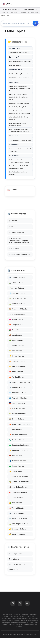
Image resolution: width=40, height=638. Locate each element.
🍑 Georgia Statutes (16, 325)
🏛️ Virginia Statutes (16, 513)
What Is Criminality (15, 65)
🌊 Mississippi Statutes (18, 398)
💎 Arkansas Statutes (17, 293)
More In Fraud (14, 155)
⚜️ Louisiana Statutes (17, 366)
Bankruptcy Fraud (15, 57)
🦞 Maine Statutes (16, 372)
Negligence (13, 569)
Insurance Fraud (15, 145)
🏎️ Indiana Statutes (16, 345)
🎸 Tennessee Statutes (18, 492)
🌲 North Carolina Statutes (19, 445)
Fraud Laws (13, 136)
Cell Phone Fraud (15, 70)
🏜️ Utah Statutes (15, 503)
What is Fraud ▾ (7, 9)
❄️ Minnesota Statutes (17, 393)
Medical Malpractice (17, 564)
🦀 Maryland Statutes (17, 377)
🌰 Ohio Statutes (15, 455)
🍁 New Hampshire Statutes (19, 424)
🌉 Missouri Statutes (17, 403)
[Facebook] (12, 603)
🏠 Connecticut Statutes (18, 309)
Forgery (25, 9)
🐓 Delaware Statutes (17, 314)
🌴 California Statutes (17, 298)
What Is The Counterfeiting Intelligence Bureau (17, 124)
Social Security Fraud (33, 12)
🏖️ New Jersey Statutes (18, 429)
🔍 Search (36, 23)
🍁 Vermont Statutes (17, 508)
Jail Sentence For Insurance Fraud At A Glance (20, 150)
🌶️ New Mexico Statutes (18, 435)
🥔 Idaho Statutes (16, 335)
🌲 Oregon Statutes (16, 466)
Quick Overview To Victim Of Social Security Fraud (18, 167)
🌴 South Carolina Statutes (19, 482)
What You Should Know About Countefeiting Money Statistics (19, 130)
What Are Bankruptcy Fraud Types (20, 61)
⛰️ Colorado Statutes (17, 304)
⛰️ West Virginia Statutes (18, 524)
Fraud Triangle (22, 12)
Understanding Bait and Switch (18, 52)
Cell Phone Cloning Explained (18, 74)
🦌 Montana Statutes (17, 408)
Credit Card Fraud (32, 9)
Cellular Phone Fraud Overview (19, 78)
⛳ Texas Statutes (16, 497)
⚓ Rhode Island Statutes (18, 476)
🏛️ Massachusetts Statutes (19, 382)
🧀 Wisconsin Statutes (17, 529)
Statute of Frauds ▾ (16, 9)
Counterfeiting (14, 82)
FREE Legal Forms (15, 554)
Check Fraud (5, 12)
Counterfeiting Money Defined (18, 107)
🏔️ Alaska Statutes (16, 283)
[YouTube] (27, 603)
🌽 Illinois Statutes (16, 340)
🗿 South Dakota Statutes (18, 487)
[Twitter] (20, 603)
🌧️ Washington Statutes (18, 518)
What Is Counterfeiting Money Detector (18, 118)
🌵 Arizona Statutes (16, 288)
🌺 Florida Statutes (16, 319)
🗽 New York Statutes (17, 440)
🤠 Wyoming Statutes (17, 534)
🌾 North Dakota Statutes (18, 450)
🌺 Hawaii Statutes (16, 330)
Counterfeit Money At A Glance (19, 103)
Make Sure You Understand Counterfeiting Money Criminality (19, 112)
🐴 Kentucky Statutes (17, 361)
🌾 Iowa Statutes (15, 351)
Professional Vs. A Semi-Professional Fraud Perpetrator (19, 161)
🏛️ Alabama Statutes (17, 277)
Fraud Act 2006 (13, 12)
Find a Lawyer (14, 559)
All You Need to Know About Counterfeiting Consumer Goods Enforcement (19, 89)
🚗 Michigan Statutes (17, 387)
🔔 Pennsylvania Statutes (18, 471)
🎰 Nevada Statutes (16, 419)
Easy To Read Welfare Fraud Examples (18, 173)
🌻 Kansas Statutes (16, 356)
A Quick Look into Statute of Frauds (20, 140)
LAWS (3, 16)
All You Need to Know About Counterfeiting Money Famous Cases (18, 97)
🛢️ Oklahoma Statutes (17, 461)
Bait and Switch (14, 48)
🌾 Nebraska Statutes (17, 414)
